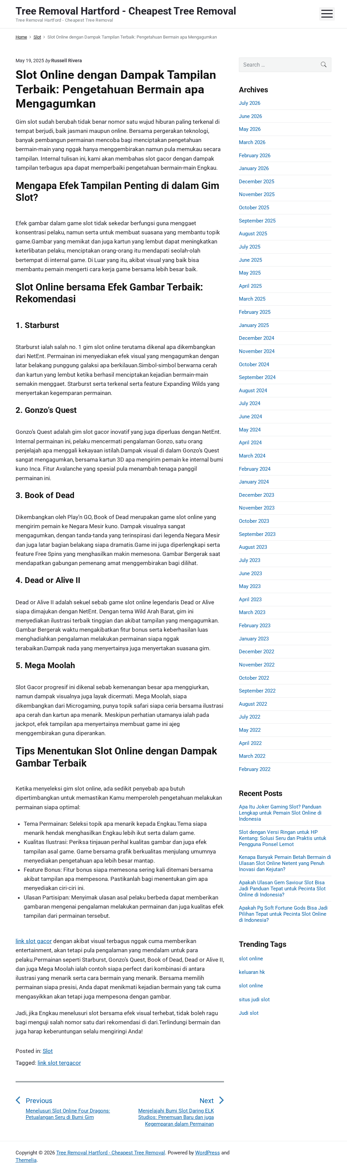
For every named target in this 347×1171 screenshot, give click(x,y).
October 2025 (254, 208)
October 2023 (254, 521)
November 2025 (256, 194)
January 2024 (254, 482)
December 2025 (256, 182)
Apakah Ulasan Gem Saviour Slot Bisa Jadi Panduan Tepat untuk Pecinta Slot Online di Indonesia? (282, 889)
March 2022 (252, 756)
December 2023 (256, 495)
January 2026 (254, 168)
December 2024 (256, 338)
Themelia (26, 1160)
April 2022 (250, 743)
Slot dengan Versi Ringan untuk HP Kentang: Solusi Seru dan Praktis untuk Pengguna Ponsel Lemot (282, 838)
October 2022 (254, 678)
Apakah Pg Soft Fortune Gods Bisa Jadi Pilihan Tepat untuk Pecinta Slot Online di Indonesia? (283, 914)
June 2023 (250, 573)
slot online (251, 959)
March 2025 (252, 299)
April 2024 (250, 443)
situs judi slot (254, 1000)
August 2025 (253, 234)
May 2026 (250, 129)
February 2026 (254, 156)
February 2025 (254, 312)
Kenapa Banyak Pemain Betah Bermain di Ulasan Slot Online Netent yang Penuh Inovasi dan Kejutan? (285, 863)
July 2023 (249, 560)
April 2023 (250, 599)
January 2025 (254, 325)
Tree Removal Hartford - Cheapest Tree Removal (110, 1153)
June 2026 (250, 116)
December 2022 (256, 652)
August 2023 (253, 547)
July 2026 (249, 103)
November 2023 (256, 508)
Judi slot (249, 1013)
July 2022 (249, 717)
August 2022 (253, 704)
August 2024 (253, 391)
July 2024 (249, 403)
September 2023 (257, 534)
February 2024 (254, 469)
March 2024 (252, 456)
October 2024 (254, 364)
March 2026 (252, 142)
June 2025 (250, 260)
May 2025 (250, 273)
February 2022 (254, 769)
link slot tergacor (59, 1062)
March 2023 (252, 612)
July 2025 (249, 247)
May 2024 (250, 430)
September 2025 (257, 221)
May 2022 (250, 730)
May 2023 (250, 586)
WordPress (207, 1153)
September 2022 (257, 691)
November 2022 (256, 665)
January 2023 (254, 639)
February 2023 (254, 626)
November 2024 (256, 351)
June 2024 (250, 417)
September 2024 (257, 377)
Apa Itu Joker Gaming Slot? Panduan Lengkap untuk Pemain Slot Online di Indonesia (280, 813)
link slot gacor (34, 941)
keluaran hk (252, 972)
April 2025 (250, 286)
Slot (48, 1051)
